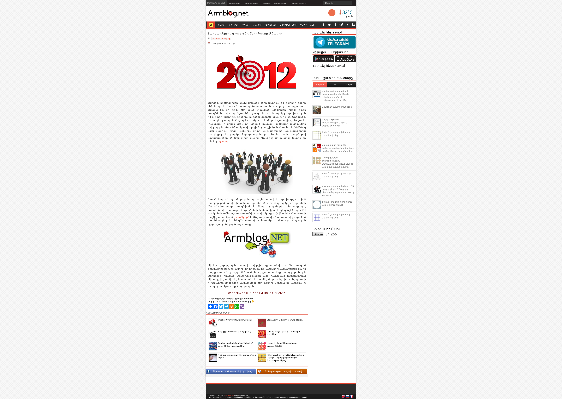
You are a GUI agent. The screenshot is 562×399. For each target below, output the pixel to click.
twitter (329, 24)
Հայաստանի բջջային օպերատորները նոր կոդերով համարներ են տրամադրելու (338, 148)
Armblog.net (229, 395)
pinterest (335, 24)
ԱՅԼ (312, 24)
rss (353, 24)
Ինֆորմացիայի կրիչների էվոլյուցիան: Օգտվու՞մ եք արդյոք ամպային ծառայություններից (285, 357)
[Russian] (347, 397)
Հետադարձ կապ (299, 3)
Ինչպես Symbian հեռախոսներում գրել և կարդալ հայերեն (334, 122)
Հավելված (266, 3)
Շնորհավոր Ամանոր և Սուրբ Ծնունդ (285, 319)
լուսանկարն (241, 217)
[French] (351, 397)
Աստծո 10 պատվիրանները (337, 107)
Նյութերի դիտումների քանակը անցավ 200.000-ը (282, 344)
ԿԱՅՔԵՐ (221, 24)
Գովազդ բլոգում (281, 3)
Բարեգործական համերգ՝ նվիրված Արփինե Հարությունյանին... (235, 344)
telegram (341, 24)
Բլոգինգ (226, 38)
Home (211, 25)
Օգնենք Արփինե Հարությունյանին (235, 319)
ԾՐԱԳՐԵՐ (233, 24)
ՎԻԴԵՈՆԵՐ (270, 24)
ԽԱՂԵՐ (245, 24)
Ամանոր (216, 38)
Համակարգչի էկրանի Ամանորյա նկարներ (283, 333)
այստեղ (223, 141)
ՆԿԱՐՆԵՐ (257, 24)
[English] (344, 397)
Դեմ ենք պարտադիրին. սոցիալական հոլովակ (237, 356)
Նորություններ (251, 3)
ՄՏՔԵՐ (303, 24)
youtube (347, 24)
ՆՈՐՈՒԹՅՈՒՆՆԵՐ (288, 24)
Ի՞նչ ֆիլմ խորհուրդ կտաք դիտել (234, 331)
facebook (323, 24)
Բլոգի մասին (235, 3)
